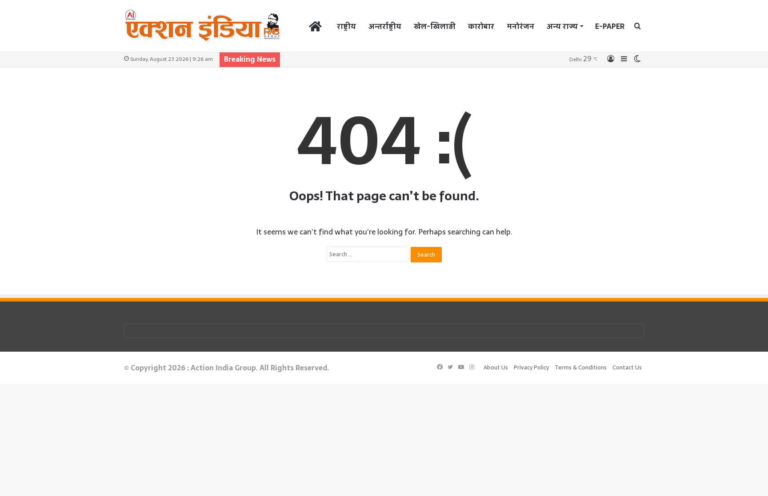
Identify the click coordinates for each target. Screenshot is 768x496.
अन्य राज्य (562, 26)
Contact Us (627, 367)
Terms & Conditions (581, 367)
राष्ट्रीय (346, 26)
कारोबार (481, 26)
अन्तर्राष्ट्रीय (384, 26)
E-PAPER (609, 26)
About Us (496, 367)
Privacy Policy (531, 367)
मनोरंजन (520, 26)
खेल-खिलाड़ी (435, 26)
